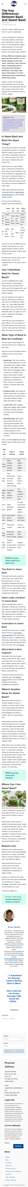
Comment (5, 1015)
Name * (6, 1036)
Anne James (6, 22)
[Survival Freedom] (14, 4)
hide (12, 117)
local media (17, 951)
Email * (6, 1043)
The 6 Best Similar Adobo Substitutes (11, 775)
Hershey (20, 953)
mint (17, 173)
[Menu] (2, 4)
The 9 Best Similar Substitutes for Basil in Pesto (12, 560)
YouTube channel (12, 960)
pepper (21, 645)
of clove (17, 370)
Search (7, 1143)
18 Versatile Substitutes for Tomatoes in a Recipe (13, 899)
